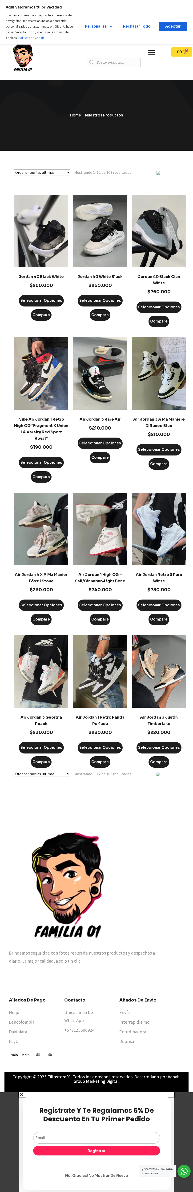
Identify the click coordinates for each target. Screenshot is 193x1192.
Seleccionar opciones (41, 300)
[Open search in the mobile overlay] (114, 62)
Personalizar (96, 26)
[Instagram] (82, 982)
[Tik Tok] (95, 982)
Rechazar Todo (137, 26)
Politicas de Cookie (31, 38)
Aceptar (173, 26)
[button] (151, 52)
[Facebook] (70, 982)
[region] (96, 22)
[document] (96, 1142)
